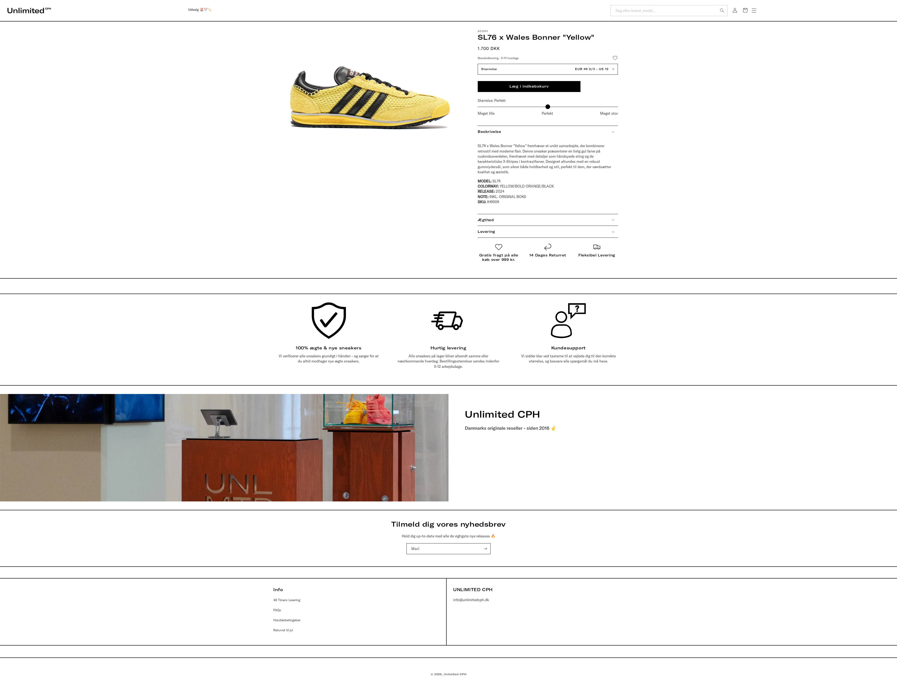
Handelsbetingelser (287, 620)
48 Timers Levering (286, 600)
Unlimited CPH (455, 674)
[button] (754, 10)
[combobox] (669, 10)
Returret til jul (283, 630)
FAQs (277, 610)
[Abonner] (485, 548)
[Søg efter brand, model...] (722, 10)
